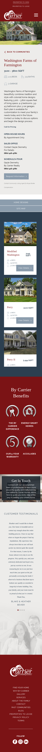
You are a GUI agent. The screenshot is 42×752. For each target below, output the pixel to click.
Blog (21, 711)
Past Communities (21, 707)
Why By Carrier (21, 691)
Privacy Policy (21, 717)
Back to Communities (18, 52)
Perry (10, 307)
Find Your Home (21, 688)
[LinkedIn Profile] (26, 741)
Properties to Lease (21, 6)
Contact (21, 704)
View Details (23, 268)
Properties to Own (21, 2)
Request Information (15, 176)
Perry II (11, 359)
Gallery (21, 694)
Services (21, 697)
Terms (21, 721)
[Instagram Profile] (20, 741)
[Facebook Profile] (15, 741)
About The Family (21, 701)
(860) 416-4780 (10, 153)
